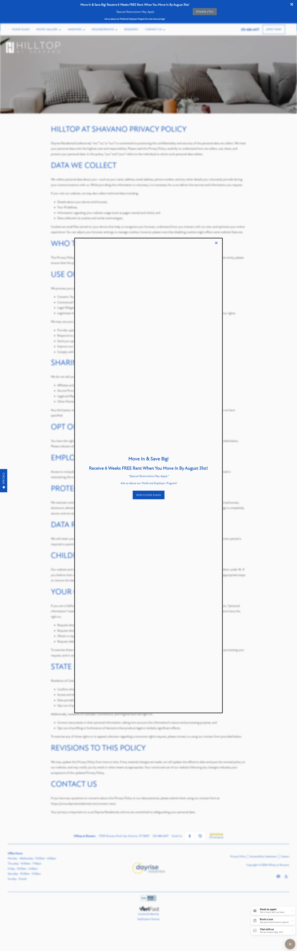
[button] (148, 495)
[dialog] (148, 475)
